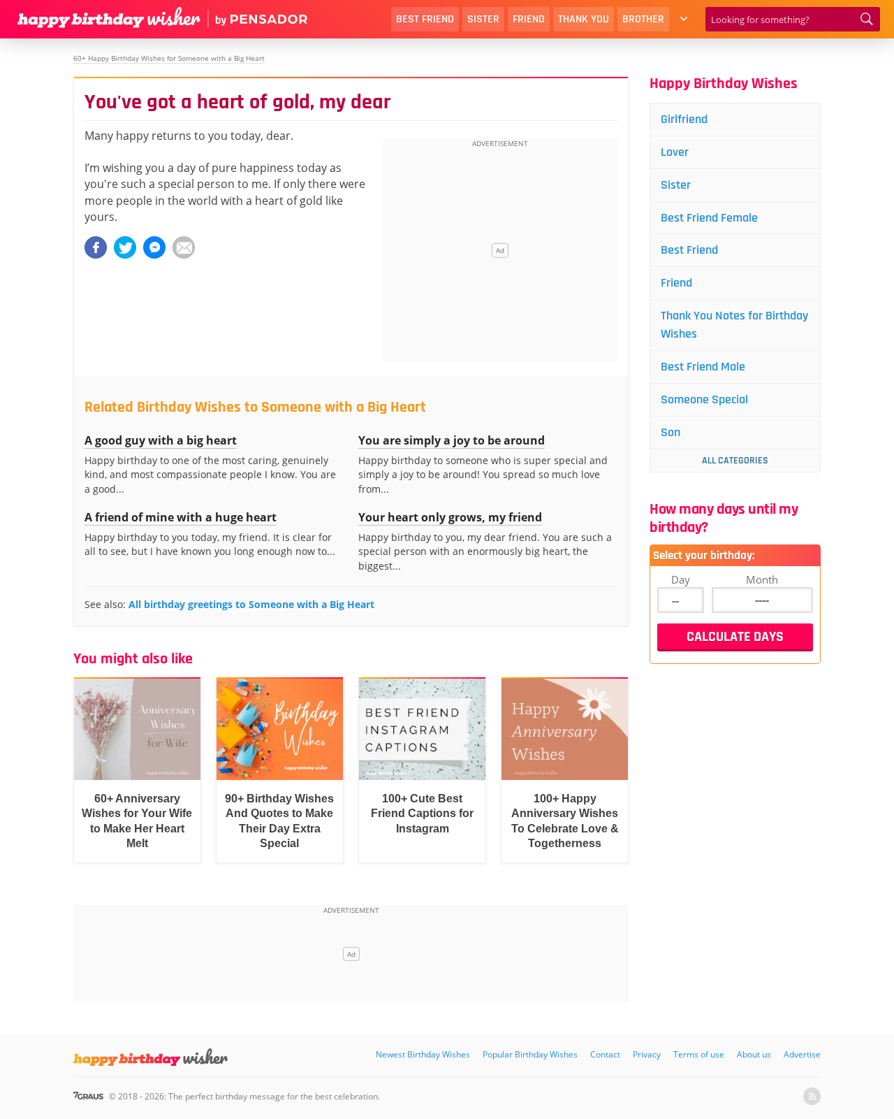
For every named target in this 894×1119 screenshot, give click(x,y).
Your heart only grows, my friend (450, 517)
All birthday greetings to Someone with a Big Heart (251, 604)
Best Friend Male (703, 367)
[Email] (184, 247)
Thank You (583, 19)
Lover (675, 152)
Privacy (647, 1054)
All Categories (735, 460)
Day (680, 579)
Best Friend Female (709, 218)
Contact (605, 1054)
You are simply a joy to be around (451, 440)
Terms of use (698, 1054)
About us (754, 1054)
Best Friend (425, 19)
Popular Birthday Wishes (530, 1054)
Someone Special (704, 399)
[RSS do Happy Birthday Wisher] (812, 1096)
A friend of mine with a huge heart (181, 517)
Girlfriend (684, 119)
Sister (483, 19)
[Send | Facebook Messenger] (154, 247)
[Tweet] (125, 247)
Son (670, 432)
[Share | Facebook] (96, 247)
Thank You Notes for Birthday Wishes (734, 325)
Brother (643, 19)
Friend (529, 19)
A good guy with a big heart (161, 440)
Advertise (802, 1054)
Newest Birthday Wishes (423, 1054)
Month (762, 579)
